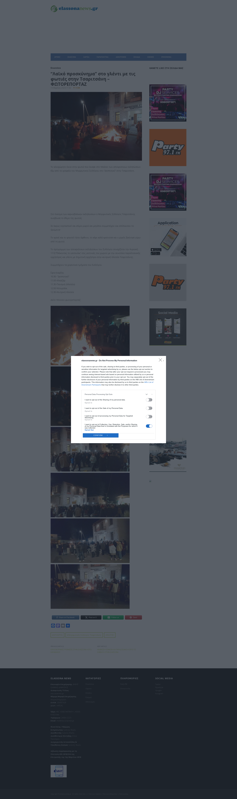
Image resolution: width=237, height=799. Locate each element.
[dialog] (118, 399)
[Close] (161, 360)
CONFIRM (98, 435)
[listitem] (118, 394)
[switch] (149, 399)
